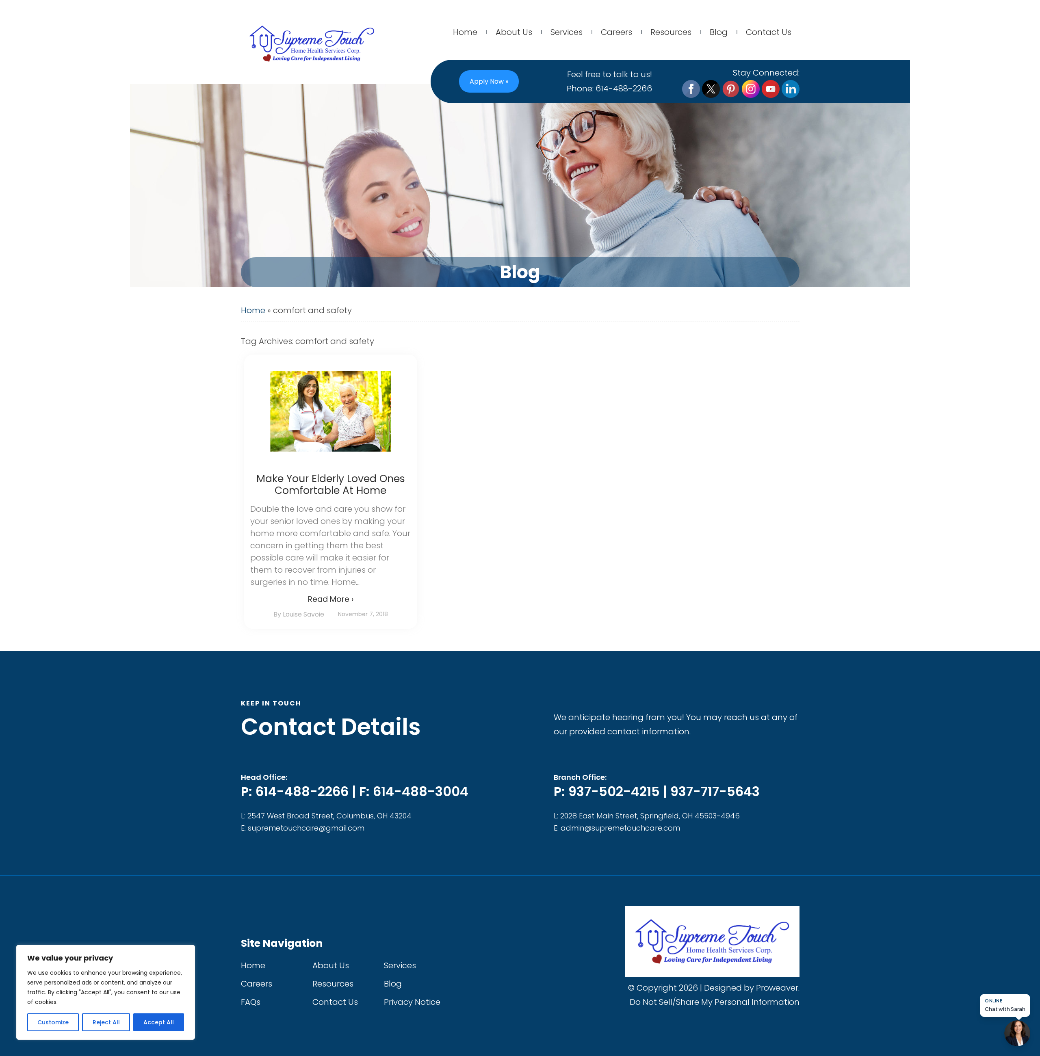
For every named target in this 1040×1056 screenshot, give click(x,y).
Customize (53, 1022)
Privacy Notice (412, 1002)
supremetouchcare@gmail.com (306, 828)
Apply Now (489, 81)
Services (566, 32)
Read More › (330, 599)
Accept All (158, 1022)
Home (465, 32)
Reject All (106, 1022)
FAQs (250, 1002)
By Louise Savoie (298, 614)
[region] (105, 992)
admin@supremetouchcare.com (620, 828)
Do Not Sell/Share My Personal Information (715, 1002)
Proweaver (777, 987)
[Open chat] (1017, 1033)
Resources (670, 32)
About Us (514, 32)
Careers (616, 32)
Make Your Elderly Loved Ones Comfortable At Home (330, 484)
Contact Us (768, 32)
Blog (719, 32)
